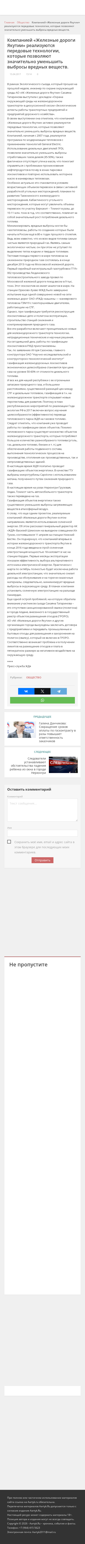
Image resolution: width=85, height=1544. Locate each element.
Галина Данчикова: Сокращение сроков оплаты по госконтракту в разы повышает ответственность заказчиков (57, 732)
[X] (42, 691)
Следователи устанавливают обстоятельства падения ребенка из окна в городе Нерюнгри (28, 766)
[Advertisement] (42, 911)
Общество (33, 677)
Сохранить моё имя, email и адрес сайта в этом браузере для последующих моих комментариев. (44, 842)
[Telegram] (59, 691)
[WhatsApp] (42, 700)
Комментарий (15, 796)
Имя (9, 827)
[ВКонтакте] (26, 691)
